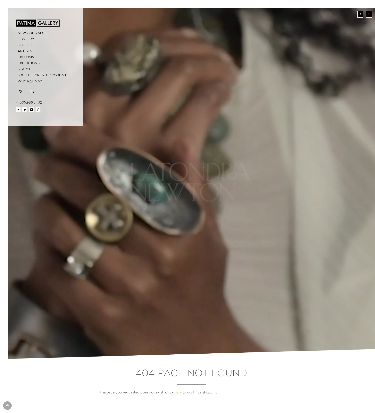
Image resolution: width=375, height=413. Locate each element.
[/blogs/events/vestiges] (191, 183)
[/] (38, 23)
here (178, 392)
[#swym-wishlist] (20, 92)
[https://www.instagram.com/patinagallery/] (31, 109)
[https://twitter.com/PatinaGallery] (24, 109)
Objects (25, 45)
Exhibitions (29, 63)
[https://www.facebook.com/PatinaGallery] (18, 109)
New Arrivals (31, 33)
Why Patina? (30, 81)
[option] (191, 183)
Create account (51, 75)
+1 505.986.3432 (29, 102)
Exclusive (27, 57)
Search (25, 69)
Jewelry (26, 39)
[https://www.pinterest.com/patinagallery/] (38, 109)
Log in (23, 75)
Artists (25, 51)
